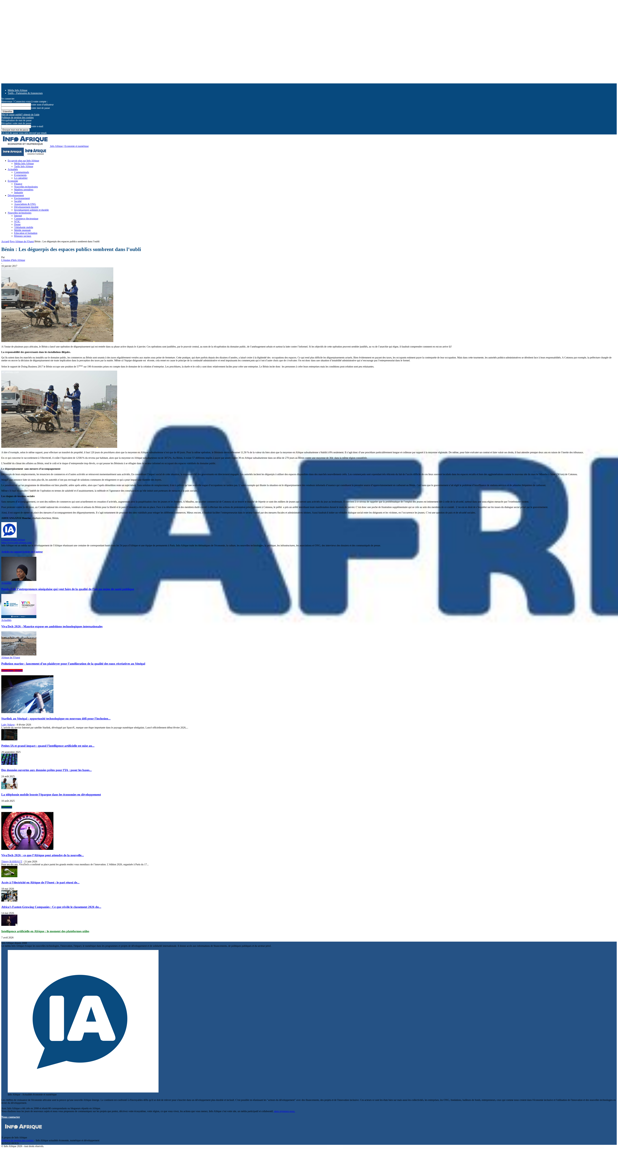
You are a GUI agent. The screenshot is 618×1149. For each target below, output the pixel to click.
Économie (6, 807)
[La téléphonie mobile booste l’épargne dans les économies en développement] (9, 788)
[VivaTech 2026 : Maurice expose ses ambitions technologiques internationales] (18, 617)
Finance (18, 183)
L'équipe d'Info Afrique (13, 260)
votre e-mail (37, 126)
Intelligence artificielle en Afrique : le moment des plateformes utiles (45, 931)
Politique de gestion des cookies (17, 117)
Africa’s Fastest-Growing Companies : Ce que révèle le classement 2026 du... (51, 907)
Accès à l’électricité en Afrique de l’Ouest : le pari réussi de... (40, 882)
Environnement (22, 198)
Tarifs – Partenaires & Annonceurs (25, 93)
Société (18, 201)
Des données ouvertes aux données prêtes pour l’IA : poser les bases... (46, 770)
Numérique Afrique (12, 670)
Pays (12, 241)
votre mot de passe (40, 108)
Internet (18, 215)
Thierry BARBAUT (11, 861)
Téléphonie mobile (23, 227)
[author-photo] (9, 536)
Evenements (20, 175)
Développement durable (26, 207)
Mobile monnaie (22, 230)
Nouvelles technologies (26, 186)
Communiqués (21, 172)
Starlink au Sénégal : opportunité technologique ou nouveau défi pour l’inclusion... (56, 718)
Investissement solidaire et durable (31, 210)
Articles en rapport (11, 551)
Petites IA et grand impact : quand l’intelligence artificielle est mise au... (47, 745)
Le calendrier (21, 178)
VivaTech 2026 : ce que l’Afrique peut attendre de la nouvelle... (42, 855)
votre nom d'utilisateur (42, 104)
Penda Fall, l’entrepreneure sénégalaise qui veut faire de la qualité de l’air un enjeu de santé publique (67, 589)
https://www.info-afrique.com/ (16, 542)
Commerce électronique (26, 218)
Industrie (18, 192)
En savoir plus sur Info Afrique (23, 160)
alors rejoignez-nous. (284, 1111)
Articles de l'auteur (32, 551)
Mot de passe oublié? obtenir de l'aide (20, 114)
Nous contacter (10, 1117)
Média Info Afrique (17, 90)
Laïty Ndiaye (8, 724)
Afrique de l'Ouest (24, 241)
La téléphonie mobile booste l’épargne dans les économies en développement (51, 794)
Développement (16, 195)
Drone (17, 224)
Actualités (13, 169)
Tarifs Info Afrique (23, 166)
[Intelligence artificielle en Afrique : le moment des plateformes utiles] (9, 925)
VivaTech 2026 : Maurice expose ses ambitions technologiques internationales (52, 626)
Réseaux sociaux (22, 236)
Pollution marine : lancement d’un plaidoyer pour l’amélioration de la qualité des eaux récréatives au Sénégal (73, 663)
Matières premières (23, 189)
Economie (13, 181)
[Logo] (12, 155)
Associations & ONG (25, 204)
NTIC (17, 221)
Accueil (5, 241)
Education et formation (25, 233)
